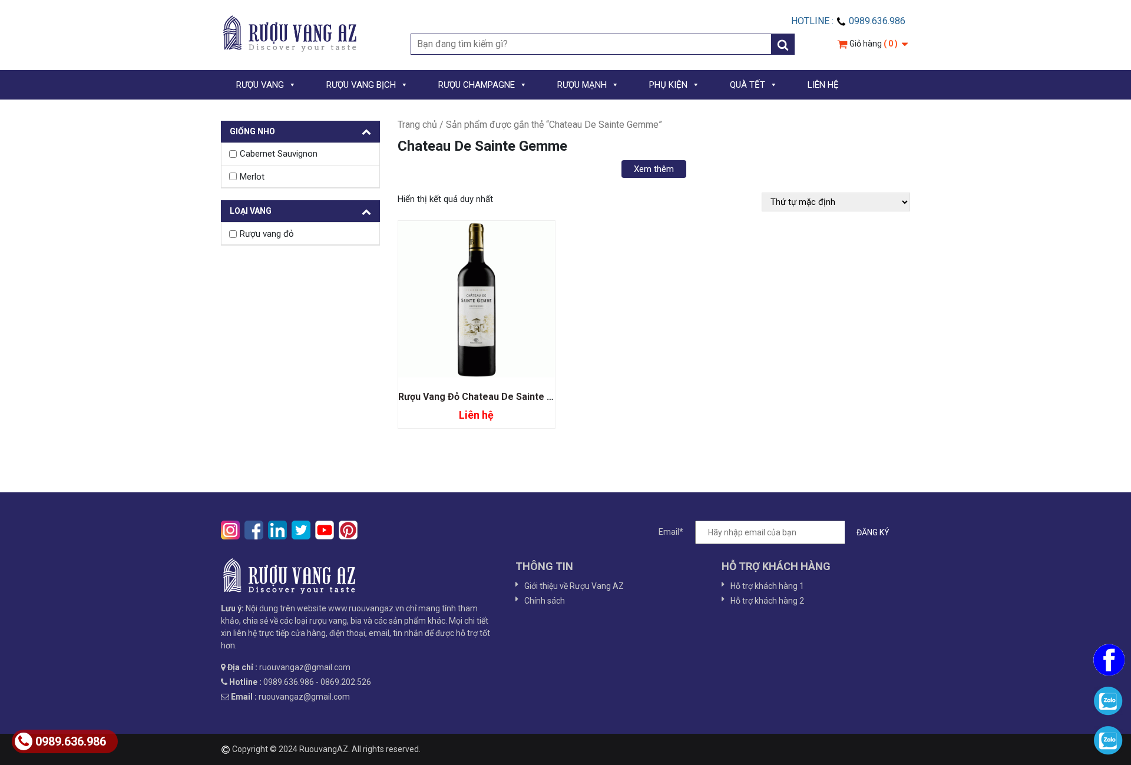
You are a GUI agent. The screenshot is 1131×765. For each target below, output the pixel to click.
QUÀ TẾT (747, 85)
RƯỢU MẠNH (582, 85)
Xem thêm (654, 169)
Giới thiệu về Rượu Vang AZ (574, 586)
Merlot (252, 176)
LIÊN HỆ (823, 85)
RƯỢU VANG (260, 85)
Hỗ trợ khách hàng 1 (767, 586)
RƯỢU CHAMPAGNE (476, 85)
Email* (671, 532)
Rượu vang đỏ (267, 233)
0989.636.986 (70, 741)
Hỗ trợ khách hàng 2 (767, 600)
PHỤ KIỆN (668, 85)
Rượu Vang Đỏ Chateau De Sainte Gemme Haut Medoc (517, 396)
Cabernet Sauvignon (279, 153)
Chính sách (544, 600)
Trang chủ (417, 124)
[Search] (783, 44)
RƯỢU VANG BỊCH (361, 85)
